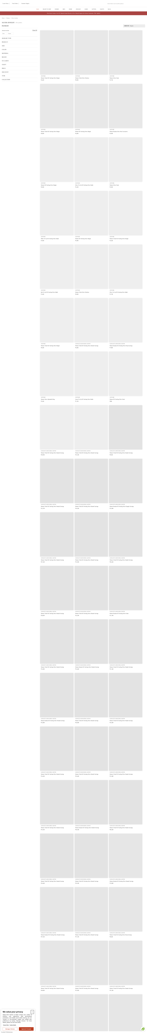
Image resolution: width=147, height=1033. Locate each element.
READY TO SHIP (47, 9)
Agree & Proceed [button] (26, 1029)
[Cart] (137, 3)
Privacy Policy (6, 1025)
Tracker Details (13, 1025)
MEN (64, 9)
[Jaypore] (73, 3)
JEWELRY (78, 9)
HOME (70, 9)
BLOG (109, 9)
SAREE (86, 9)
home (3, 18)
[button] (129, 3)
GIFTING (94, 9)
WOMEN (57, 9)
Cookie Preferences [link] (7, 1032)
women (8, 18)
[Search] (125, 3)
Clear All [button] (34, 30)
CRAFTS (102, 9)
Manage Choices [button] (10, 1029)
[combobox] (116, 4)
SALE (37, 9)
